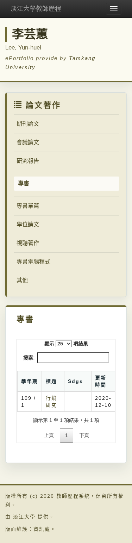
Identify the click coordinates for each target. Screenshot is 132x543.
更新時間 (100, 381)
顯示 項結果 (66, 343)
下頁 (84, 435)
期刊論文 (28, 124)
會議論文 (28, 142)
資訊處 (41, 529)
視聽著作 (28, 243)
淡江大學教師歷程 (36, 8)
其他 (22, 280)
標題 (51, 381)
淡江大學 (24, 516)
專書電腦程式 (33, 262)
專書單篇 (28, 206)
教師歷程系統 (73, 496)
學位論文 (28, 224)
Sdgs (75, 381)
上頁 (49, 435)
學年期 (29, 381)
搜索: (29, 357)
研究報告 (28, 161)
